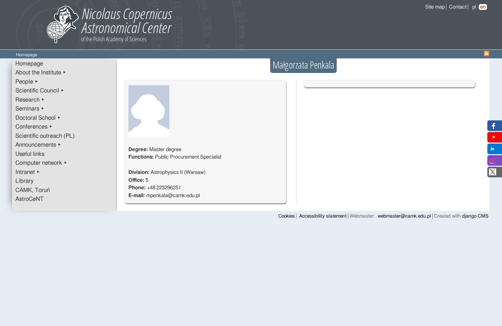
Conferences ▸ (34, 127)
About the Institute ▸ (40, 72)
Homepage (29, 63)
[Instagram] (492, 162)
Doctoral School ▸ (38, 118)
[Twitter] (492, 173)
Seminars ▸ (29, 109)
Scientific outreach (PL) (45, 136)
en (483, 7)
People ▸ (26, 82)
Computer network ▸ (41, 163)
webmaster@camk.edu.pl (404, 216)
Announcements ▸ (38, 145)
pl (474, 7)
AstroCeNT (29, 199)
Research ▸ (30, 100)
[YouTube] (494, 139)
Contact (457, 7)
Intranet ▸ (27, 172)
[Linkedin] (492, 150)
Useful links (29, 154)
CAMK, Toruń (32, 190)
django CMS (475, 216)
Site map (435, 7)
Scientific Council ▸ (39, 90)
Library (24, 181)
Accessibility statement (323, 216)
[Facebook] (492, 127)
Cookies (286, 216)
